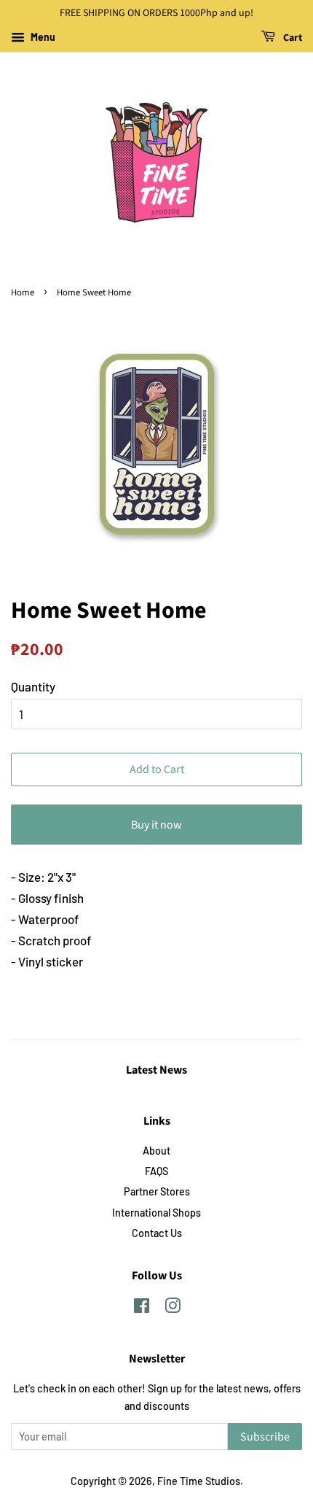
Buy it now (156, 825)
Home (22, 292)
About (156, 1150)
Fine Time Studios (198, 1481)
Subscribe (265, 1437)
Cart (291, 38)
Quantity (33, 686)
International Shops (156, 1212)
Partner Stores (157, 1191)
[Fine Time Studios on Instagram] (173, 1308)
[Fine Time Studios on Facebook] (141, 1308)
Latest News (156, 1070)
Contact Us (157, 1233)
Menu (41, 37)
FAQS (156, 1171)
